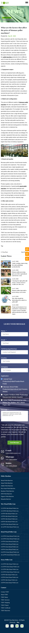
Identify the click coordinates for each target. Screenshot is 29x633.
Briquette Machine (6, 499)
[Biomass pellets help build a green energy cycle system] (6, 290)
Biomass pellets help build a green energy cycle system (19, 291)
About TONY (4, 594)
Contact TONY (5, 592)
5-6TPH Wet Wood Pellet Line (9, 519)
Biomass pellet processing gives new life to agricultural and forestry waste (19, 273)
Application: (5, 376)
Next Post (24, 252)
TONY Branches (5, 610)
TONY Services (5, 600)
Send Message (14, 442)
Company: (4, 367)
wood (21, 186)
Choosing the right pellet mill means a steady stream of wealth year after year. (19, 282)
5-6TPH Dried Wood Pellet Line (9, 547)
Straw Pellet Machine (7, 483)
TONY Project (5, 605)
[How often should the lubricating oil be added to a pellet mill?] (6, 299)
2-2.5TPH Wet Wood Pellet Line (9, 508)
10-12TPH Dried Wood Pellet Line (10, 555)
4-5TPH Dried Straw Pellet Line (9, 577)
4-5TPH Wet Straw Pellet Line (9, 574)
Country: (4, 358)
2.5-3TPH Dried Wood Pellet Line (10, 539)
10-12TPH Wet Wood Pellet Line (10, 527)
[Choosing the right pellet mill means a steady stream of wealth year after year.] (6, 282)
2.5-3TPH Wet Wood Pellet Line (9, 511)
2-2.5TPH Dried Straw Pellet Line (10, 566)
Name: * (4, 331)
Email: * (3, 340)
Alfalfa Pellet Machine (7, 485)
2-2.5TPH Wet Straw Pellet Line (9, 564)
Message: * (5, 409)
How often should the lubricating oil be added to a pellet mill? (19, 300)
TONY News (4, 597)
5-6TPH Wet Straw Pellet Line (9, 580)
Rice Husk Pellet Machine (8, 488)
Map (18, 622)
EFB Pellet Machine (6, 493)
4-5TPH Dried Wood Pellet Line (9, 544)
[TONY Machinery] (5, 2)
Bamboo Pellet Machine (7, 491)
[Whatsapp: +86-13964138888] (27, 258)
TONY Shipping (5, 602)
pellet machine (7, 57)
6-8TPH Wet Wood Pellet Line (9, 521)
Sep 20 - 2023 (12, 36)
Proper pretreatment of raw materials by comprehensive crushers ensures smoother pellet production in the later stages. (19, 310)
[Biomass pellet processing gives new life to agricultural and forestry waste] (6, 273)
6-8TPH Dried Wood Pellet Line (9, 549)
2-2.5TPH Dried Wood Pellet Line (10, 536)
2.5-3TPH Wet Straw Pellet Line (9, 569)
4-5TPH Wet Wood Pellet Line (9, 516)
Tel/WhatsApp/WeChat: (9, 349)
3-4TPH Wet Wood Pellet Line (9, 513)
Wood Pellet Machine (7, 480)
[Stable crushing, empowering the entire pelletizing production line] (6, 264)
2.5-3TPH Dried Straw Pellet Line (10, 572)
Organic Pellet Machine (7, 496)
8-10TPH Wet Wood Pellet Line (9, 524)
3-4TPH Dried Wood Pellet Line (9, 541)
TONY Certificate (5, 608)
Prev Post (5, 252)
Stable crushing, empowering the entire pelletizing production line (19, 265)
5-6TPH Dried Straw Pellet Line (9, 582)
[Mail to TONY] (27, 254)
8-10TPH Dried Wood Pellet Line (10, 552)
